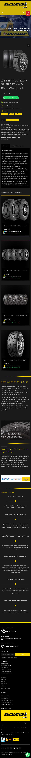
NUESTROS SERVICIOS (6, 665)
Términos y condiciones (6, 673)
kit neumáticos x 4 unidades (11, 131)
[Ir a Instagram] (11, 748)
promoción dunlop (25, 135)
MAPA (28, 13)
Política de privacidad (6, 671)
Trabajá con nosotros (6, 669)
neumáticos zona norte (6, 135)
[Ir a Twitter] (14, 748)
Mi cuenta (3, 679)
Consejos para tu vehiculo (7, 704)
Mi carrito (3, 681)
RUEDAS (3, 137)
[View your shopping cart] (23, 13)
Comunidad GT (4, 667)
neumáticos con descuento (18, 132)
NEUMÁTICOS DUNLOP (24, 125)
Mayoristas (3, 686)
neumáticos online (15, 134)
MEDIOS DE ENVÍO (5, 698)
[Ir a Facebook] (8, 748)
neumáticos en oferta (6, 134)
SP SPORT (7, 137)
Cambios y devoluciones (6, 702)
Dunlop (2, 131)
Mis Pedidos (4, 683)
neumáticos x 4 (23, 134)
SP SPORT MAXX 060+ (6, 127)
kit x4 (19, 131)
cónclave (10, 754)
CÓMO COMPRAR (5, 695)
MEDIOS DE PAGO (5, 697)
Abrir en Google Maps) (8, 734)
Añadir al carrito (13, 120)
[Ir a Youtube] (17, 748)
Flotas (2, 685)
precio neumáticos (16, 135)
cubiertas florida (14, 129)
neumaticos (9, 132)
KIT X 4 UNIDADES (15, 125)
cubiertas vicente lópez (24, 129)
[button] (28, 45)
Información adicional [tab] (17, 146)
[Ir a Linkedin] (20, 748)
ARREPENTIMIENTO (5, 688)
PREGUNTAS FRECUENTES (7, 700)
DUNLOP (8, 125)
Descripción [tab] (6, 146)
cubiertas (8, 129)
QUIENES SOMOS (5, 663)
